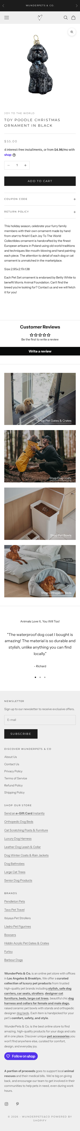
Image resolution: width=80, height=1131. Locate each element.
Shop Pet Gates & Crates (54, 421)
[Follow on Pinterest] (17, 1104)
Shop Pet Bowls (60, 535)
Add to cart (40, 181)
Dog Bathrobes (14, 864)
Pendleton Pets (14, 901)
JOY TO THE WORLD (19, 113)
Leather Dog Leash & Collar (22, 847)
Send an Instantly (24, 813)
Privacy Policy (13, 771)
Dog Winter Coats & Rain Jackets (26, 855)
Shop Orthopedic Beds (56, 593)
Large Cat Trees (14, 872)
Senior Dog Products (18, 880)
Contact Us (11, 764)
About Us (10, 757)
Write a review (40, 351)
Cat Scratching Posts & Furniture (26, 830)
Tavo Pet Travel (14, 910)
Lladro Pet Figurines (17, 926)
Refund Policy (13, 785)
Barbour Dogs (13, 960)
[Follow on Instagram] (6, 1104)
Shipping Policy (14, 792)
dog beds (23, 1013)
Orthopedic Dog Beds (18, 822)
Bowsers (10, 935)
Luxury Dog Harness (18, 838)
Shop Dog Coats (60, 478)
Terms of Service (15, 778)
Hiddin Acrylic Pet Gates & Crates (26, 943)
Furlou (8, 951)
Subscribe (20, 733)
